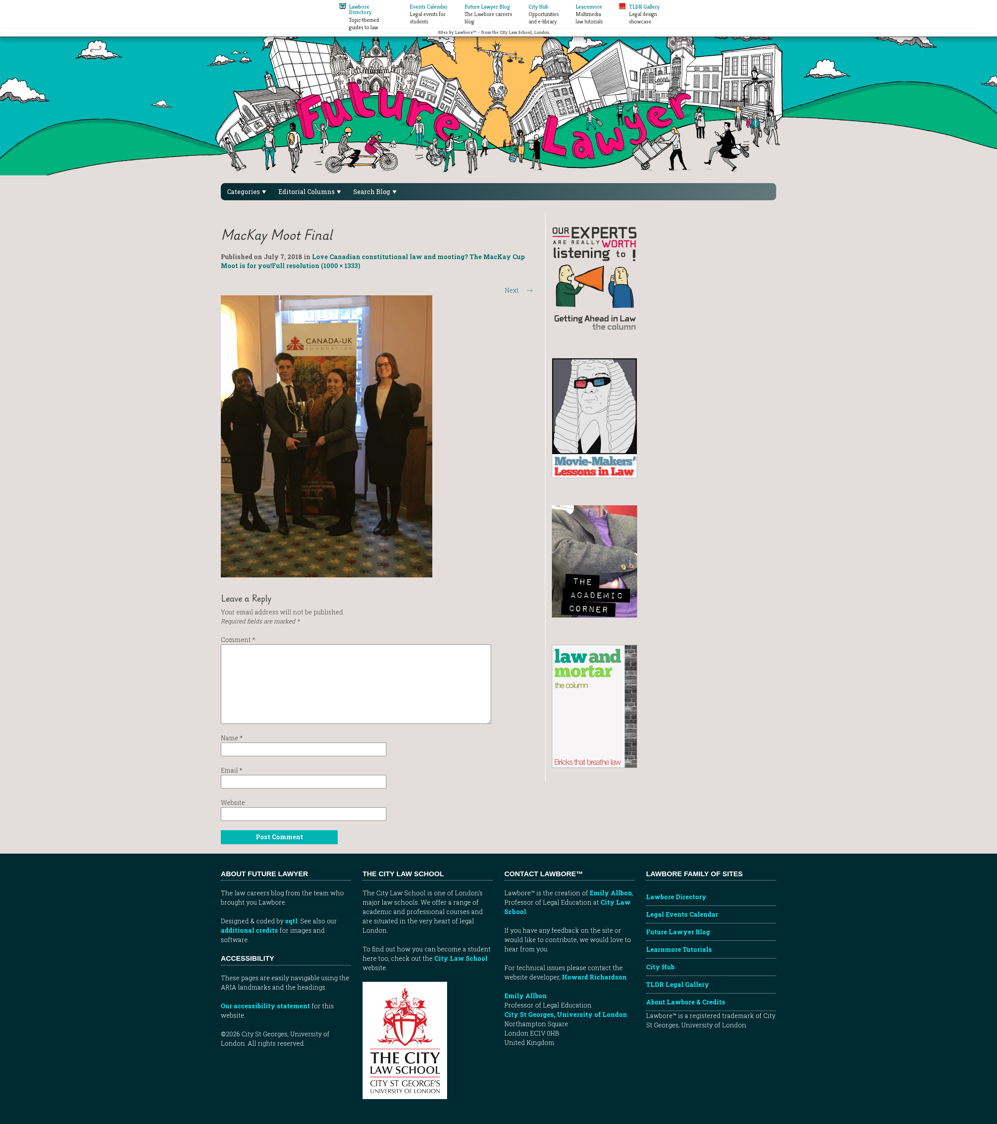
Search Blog (372, 191)
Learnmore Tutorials (679, 949)
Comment (238, 639)
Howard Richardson (594, 977)
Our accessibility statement (265, 1006)
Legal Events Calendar (682, 914)
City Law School (461, 958)
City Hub (660, 967)
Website (233, 802)
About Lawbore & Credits (685, 1002)
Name (232, 738)
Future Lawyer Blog (678, 932)
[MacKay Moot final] (326, 435)
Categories (244, 191)
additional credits (249, 930)
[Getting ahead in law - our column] (595, 278)
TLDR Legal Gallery (677, 984)
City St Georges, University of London (565, 1014)
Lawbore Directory (676, 897)
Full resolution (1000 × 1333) (316, 265)
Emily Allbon (611, 893)
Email (231, 770)
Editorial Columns (307, 191)
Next (519, 290)
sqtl (291, 921)
